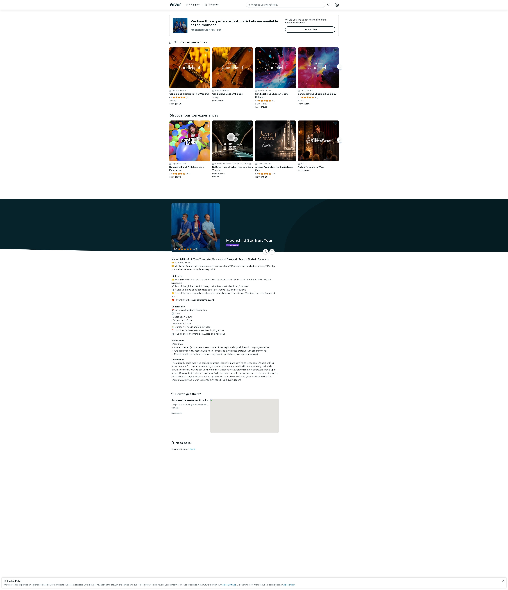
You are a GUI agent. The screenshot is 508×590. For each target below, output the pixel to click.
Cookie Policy (288, 585)
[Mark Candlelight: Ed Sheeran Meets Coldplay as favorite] (292, 50)
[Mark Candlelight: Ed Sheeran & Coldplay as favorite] (335, 50)
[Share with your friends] (265, 251)
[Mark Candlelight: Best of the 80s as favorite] (249, 50)
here (192, 449)
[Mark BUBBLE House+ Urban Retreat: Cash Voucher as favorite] (249, 123)
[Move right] (339, 66)
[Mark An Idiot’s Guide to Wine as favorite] (335, 123)
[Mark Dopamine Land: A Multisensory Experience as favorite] (206, 123)
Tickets (309, 250)
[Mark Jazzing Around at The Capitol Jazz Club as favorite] (292, 123)
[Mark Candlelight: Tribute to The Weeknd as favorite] (206, 50)
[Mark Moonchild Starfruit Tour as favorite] (272, 251)
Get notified (310, 29)
